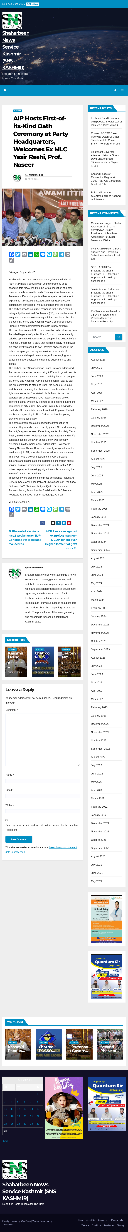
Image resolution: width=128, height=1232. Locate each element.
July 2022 (96, 765)
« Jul (5, 1141)
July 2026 (96, 368)
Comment (11, 710)
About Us (90, 1220)
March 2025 (97, 500)
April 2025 (97, 492)
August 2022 (98, 757)
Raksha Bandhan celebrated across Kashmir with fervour (106, 196)
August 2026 (98, 359)
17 (5, 1116)
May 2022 (96, 782)
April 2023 (97, 690)
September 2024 (100, 550)
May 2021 (96, 881)
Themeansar (7, 1224)
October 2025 (98, 442)
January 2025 (98, 517)
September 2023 (100, 649)
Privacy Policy (117, 1220)
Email (9, 790)
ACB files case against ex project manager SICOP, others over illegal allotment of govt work (61, 540)
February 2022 (99, 806)
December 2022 (100, 724)
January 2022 (98, 815)
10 (5, 1109)
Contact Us (103, 1220)
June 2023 (97, 674)
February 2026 (99, 409)
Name (9, 774)
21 (31, 1116)
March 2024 (97, 599)
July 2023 (96, 666)
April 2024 (97, 591)
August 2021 (98, 856)
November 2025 (100, 434)
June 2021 (97, 873)
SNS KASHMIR (100, 248)
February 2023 (99, 707)
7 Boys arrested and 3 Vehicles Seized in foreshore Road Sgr (103, 318)
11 (12, 1109)
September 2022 (100, 748)
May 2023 (96, 682)
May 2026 (96, 384)
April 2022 (97, 790)
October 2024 (98, 541)
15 (38, 1109)
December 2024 (100, 525)
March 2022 (97, 798)
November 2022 (100, 732)
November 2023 (100, 633)
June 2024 (97, 575)
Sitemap (120, 1225)
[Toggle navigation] (122, 90)
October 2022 (98, 740)
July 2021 (96, 864)
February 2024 (99, 608)
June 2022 (97, 773)
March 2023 (97, 699)
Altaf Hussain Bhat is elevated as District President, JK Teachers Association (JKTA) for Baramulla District (104, 233)
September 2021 (100, 848)
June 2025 (97, 475)
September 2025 (100, 450)
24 (5, 1123)
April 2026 (97, 392)
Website (10, 805)
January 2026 (98, 417)
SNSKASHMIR (36, 175)
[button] (115, 90)
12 (18, 1109)
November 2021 (100, 831)
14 (31, 1109)
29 (38, 1123)
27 (25, 1123)
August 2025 (98, 459)
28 (31, 1123)
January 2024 (98, 616)
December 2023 (100, 624)
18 (12, 1116)
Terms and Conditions (91, 1225)
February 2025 (99, 508)
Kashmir (17, 111)
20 (25, 1116)
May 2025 (96, 484)
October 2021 (98, 840)
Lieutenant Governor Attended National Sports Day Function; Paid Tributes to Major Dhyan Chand (105, 159)
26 (18, 1123)
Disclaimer (109, 1225)
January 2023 (98, 715)
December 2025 (100, 426)
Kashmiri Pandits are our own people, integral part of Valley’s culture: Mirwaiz (106, 121)
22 (38, 1116)
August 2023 (98, 657)
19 (18, 1116)
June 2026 (97, 376)
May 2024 (96, 583)
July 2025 (96, 467)
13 (25, 1109)
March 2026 (97, 401)
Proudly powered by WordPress (16, 1221)
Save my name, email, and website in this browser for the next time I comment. (42, 827)
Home (80, 1220)
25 (12, 1123)
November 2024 (100, 533)
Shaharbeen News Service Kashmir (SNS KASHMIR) (29, 1191)
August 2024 (98, 558)
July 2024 (96, 566)
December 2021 (100, 823)
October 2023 (98, 641)
